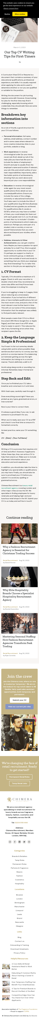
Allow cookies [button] (20, 14)
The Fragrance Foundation (28, 1009)
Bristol (19, 918)
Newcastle (19, 922)
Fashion (19, 876)
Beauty (19, 872)
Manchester (19, 906)
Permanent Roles (19, 864)
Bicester (19, 895)
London (19, 899)
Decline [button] (7, 14)
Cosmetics (19, 880)
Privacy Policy (19, 953)
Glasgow (19, 926)
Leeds (19, 914)
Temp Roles (19, 860)
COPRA (26, 1011)
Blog (19, 937)
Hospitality (19, 883)
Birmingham (19, 903)
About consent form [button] (10, 8)
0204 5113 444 (21, 822)
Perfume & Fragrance (19, 868)
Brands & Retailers (19, 856)
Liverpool (19, 910)
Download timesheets (19, 949)
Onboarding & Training (19, 945)
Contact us (19, 941)
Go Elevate (33, 1016)
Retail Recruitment (10, 560)
